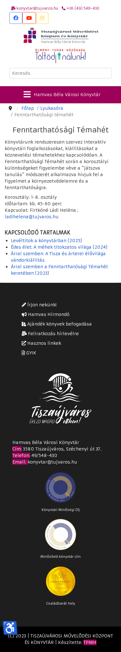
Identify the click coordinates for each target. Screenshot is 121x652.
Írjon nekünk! (41, 305)
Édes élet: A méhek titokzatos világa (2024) (59, 247)
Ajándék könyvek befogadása (59, 324)
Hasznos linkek (43, 343)
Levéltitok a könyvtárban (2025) (46, 240)
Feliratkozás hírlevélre (53, 333)
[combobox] (60, 73)
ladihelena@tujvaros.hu (32, 217)
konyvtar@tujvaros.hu (52, 462)
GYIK (30, 353)
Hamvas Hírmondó (48, 314)
